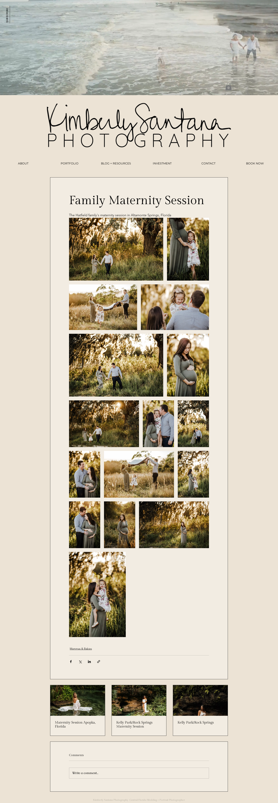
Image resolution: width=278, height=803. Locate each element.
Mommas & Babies (81, 648)
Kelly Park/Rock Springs (196, 722)
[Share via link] (98, 661)
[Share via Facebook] (71, 661)
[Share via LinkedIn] (89, 661)
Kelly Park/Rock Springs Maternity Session (134, 724)
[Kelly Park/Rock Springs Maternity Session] (139, 700)
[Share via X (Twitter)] (80, 661)
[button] (7, 14)
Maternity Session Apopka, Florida (75, 724)
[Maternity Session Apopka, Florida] (77, 700)
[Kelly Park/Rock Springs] (200, 700)
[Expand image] (116, 249)
